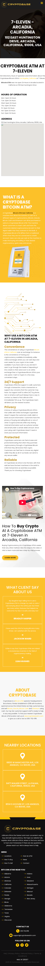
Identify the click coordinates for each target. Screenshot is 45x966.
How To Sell (8, 863)
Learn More (10, 557)
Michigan (30, 888)
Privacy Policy (14, 953)
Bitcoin (9, 708)
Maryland (30, 881)
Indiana (29, 874)
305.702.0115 (24, 931)
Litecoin (16, 708)
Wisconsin (8, 920)
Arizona (7, 877)
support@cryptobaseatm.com (24, 935)
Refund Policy (27, 953)
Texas (6, 913)
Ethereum (35, 708)
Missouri (30, 891)
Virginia (7, 916)
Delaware (7, 891)
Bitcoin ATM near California (23, 213)
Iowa (28, 877)
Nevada (29, 895)
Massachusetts (32, 884)
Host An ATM (27, 856)
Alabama (7, 874)
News (25, 860)
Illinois (6, 902)
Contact (26, 863)
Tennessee (8, 909)
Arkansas (7, 881)
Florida (6, 895)
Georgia (7, 899)
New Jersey (31, 899)
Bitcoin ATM (19, 701)
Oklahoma (8, 906)
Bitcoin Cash (23, 708)
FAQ (5, 953)
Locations (7, 856)
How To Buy (8, 860)
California (32, 78)
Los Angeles (24, 78)
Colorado (7, 888)
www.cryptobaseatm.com (33, 716)
